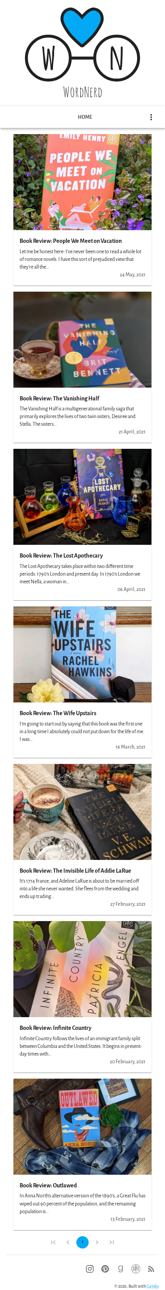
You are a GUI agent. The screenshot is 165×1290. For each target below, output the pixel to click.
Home (85, 117)
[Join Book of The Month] (136, 1269)
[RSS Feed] (151, 1269)
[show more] (151, 117)
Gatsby (153, 1286)
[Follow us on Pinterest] (105, 1269)
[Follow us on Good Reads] (120, 1269)
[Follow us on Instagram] (89, 1269)
